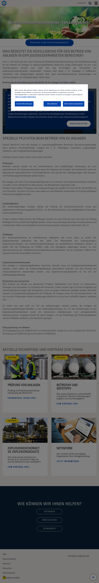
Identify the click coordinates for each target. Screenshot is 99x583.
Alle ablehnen (52, 104)
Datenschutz (31, 97)
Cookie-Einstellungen (24, 104)
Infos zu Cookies (21, 97)
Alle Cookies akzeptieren (73, 104)
